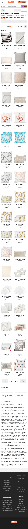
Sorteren (20, 26)
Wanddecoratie (7, 482)
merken (23, 475)
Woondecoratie (7, 480)
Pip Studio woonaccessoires (21, 481)
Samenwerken (21, 505)
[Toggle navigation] (2, 2)
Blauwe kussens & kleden (21, 396)
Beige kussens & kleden (6, 391)
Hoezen (3, 22)
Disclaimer (24, 509)
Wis (25, 26)
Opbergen (7, 490)
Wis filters (18, 10)
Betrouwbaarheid (21, 507)
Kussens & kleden (7, 401)
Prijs (14, 26)
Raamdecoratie (7, 484)
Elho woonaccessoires (21, 485)
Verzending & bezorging (7, 502)
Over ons (21, 503)
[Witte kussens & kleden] (23, 381)
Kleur (8, 26)
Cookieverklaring (21, 511)
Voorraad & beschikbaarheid (7, 510)
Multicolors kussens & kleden (7, 396)
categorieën (9, 477)
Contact (21, 501)
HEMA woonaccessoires (21, 484)
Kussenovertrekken (18, 22)
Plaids (25, 22)
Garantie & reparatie (7, 506)
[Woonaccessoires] (3, 10)
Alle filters (24, 10)
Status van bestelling (7, 504)
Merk (3, 26)
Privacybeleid (18, 509)
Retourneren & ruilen (7, 500)
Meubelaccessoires (7, 486)
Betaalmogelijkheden (7, 508)
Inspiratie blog (21, 499)
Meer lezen (3, 18)
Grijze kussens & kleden (21, 391)
